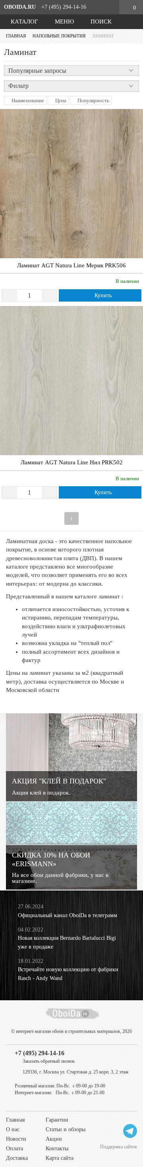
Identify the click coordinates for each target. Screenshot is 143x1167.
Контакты (57, 1148)
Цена (60, 100)
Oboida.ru (20, 7)
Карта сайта (59, 1158)
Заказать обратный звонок (49, 1061)
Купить (102, 295)
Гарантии (57, 1120)
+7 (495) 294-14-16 (39, 1053)
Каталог (23, 21)
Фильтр (18, 85)
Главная (15, 1120)
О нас (12, 1129)
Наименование (27, 100)
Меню (63, 21)
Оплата (14, 1148)
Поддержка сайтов (118, 1146)
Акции (54, 1139)
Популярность (92, 100)
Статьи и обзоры (65, 1129)
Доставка (17, 1158)
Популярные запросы (37, 70)
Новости (16, 1139)
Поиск (100, 21)
